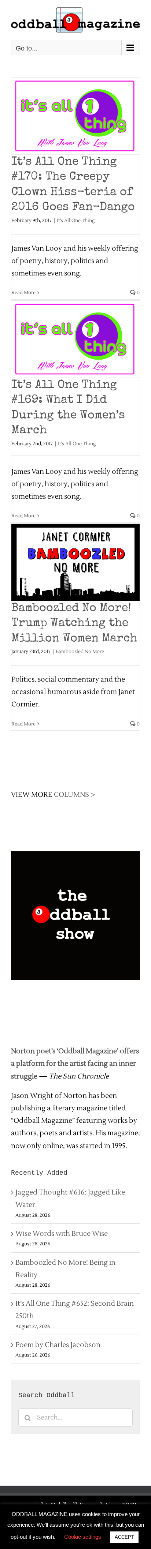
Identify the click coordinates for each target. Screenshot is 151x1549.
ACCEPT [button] (124, 1537)
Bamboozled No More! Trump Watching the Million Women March (74, 624)
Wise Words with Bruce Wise (61, 1233)
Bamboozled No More (80, 652)
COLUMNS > (74, 794)
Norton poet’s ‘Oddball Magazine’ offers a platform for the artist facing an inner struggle (75, 1063)
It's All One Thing (76, 221)
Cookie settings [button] (82, 1537)
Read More (23, 293)
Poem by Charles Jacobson (57, 1344)
